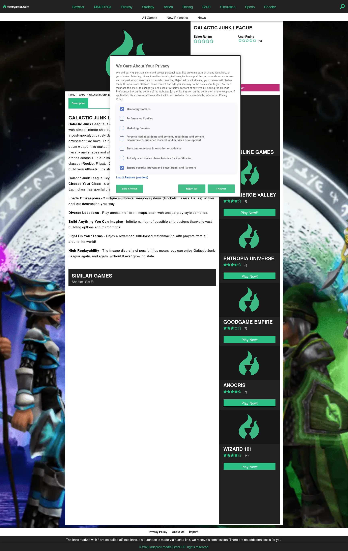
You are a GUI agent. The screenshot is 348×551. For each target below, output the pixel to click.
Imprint (193, 532)
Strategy (148, 6)
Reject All (191, 188)
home (71, 94)
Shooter (270, 6)
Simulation (227, 6)
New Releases (177, 17)
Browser (78, 6)
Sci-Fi (206, 6)
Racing (187, 6)
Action (168, 6)
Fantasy (126, 6)
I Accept (221, 188)
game (82, 94)
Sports (250, 6)
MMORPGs (102, 6)
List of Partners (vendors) (132, 177)
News (202, 17)
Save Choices (130, 188)
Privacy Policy (158, 532)
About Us (178, 532)
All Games (149, 17)
